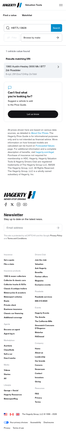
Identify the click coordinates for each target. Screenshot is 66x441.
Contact (38, 373)
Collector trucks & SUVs (15, 284)
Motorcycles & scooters (15, 293)
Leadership (40, 357)
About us (39, 353)
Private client (10, 305)
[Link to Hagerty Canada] (11, 414)
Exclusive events (43, 285)
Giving (38, 382)
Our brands (40, 361)
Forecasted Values (45, 145)
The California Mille (43, 321)
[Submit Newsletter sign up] (58, 228)
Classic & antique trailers (15, 288)
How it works (10, 358)
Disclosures (49, 422)
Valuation (39, 264)
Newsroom (40, 369)
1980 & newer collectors (15, 276)
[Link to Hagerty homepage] (20, 195)
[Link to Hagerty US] (5, 414)
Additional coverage (13, 317)
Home (37, 348)
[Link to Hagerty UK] (18, 414)
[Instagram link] (18, 204)
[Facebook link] (6, 204)
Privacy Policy (56, 235)
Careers (38, 365)
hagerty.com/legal (45, 152)
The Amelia (40, 317)
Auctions (8, 346)
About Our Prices (39, 133)
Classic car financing (13, 313)
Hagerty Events (42, 313)
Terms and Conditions (17, 238)
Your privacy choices (19, 422)
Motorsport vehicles (13, 297)
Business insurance (13, 309)
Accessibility (35, 422)
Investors (39, 377)
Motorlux (39, 332)
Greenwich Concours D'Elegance (44, 326)
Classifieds (9, 350)
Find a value (9, 15)
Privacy (38, 398)
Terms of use (18, 428)
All (5, 378)
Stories (7, 374)
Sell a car (8, 354)
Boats (6, 301)
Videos (7, 370)
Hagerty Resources (13, 395)
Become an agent (12, 329)
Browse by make (32, 37)
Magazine (39, 281)
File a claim (9, 264)
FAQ (37, 394)
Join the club (40, 260)
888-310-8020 (41, 301)
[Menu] (61, 5)
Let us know (33, 114)
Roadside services (43, 297)
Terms (38, 402)
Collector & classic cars (15, 280)
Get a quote (9, 260)
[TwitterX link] (12, 204)
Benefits (39, 272)
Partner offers (41, 276)
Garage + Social (11, 390)
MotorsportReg (11, 399)
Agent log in (9, 334)
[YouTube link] (25, 204)
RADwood (39, 336)
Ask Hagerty (40, 268)
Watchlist (27, 15)
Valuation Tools (33, 5)
